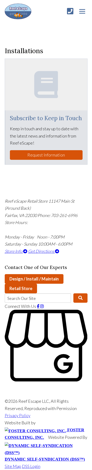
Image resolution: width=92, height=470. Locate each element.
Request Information (46, 154)
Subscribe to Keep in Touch (46, 118)
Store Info (14, 251)
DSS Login (31, 466)
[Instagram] (42, 306)
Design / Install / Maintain (34, 278)
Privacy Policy (17, 415)
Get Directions (41, 251)
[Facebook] (38, 306)
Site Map (13, 466)
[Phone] (70, 11)
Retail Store (20, 288)
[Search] (80, 298)
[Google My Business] (46, 379)
